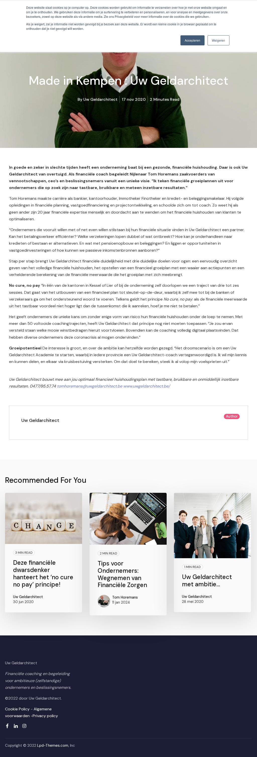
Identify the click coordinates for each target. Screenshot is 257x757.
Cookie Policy (17, 709)
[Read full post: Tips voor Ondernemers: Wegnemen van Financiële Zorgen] (128, 519)
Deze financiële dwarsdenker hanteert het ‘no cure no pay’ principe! (43, 573)
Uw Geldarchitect (100, 99)
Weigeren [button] (218, 40)
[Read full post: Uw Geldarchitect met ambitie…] (212, 525)
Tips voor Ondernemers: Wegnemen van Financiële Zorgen (122, 574)
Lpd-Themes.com (52, 745)
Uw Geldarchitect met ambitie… (207, 580)
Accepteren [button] (192, 40)
